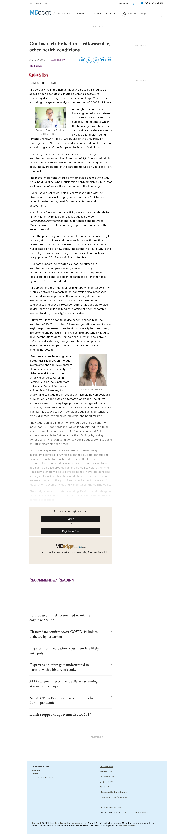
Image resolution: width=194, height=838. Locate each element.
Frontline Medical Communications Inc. (68, 823)
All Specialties (39, 3)
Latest (81, 14)
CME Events (125, 4)
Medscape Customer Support (114, 792)
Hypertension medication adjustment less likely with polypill (64, 650)
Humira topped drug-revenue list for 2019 (60, 714)
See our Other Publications (135, 812)
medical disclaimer (127, 825)
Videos (110, 14)
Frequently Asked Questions (113, 797)
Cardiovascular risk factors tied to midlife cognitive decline (59, 617)
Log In (71, 518)
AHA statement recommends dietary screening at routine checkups (63, 683)
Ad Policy (104, 787)
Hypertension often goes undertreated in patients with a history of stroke (59, 667)
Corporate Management (42, 777)
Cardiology (63, 13)
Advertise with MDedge (111, 807)
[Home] (41, 13)
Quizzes (96, 14)
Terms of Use (106, 771)
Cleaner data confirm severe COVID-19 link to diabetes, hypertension (63, 634)
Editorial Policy (107, 776)
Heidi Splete (36, 66)
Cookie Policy (106, 781)
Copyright (36, 823)
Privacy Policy (106, 766)
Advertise (35, 770)
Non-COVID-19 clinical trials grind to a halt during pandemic (62, 700)
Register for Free (70, 531)
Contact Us (36, 774)
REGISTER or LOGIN (153, 3)
